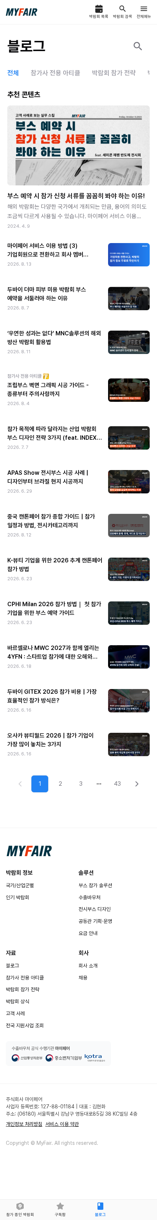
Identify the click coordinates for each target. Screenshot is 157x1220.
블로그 (12, 966)
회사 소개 (87, 966)
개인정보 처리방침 (24, 1124)
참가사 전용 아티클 (25, 978)
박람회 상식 (17, 1001)
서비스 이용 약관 (62, 1124)
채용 (82, 978)
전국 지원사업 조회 (25, 1025)
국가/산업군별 (20, 885)
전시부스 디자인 (94, 909)
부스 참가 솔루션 (95, 885)
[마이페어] (29, 851)
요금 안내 (87, 933)
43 (117, 783)
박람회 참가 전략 (22, 989)
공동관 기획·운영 (95, 921)
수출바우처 (89, 897)
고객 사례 (15, 1013)
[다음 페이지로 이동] (137, 784)
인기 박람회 (17, 897)
